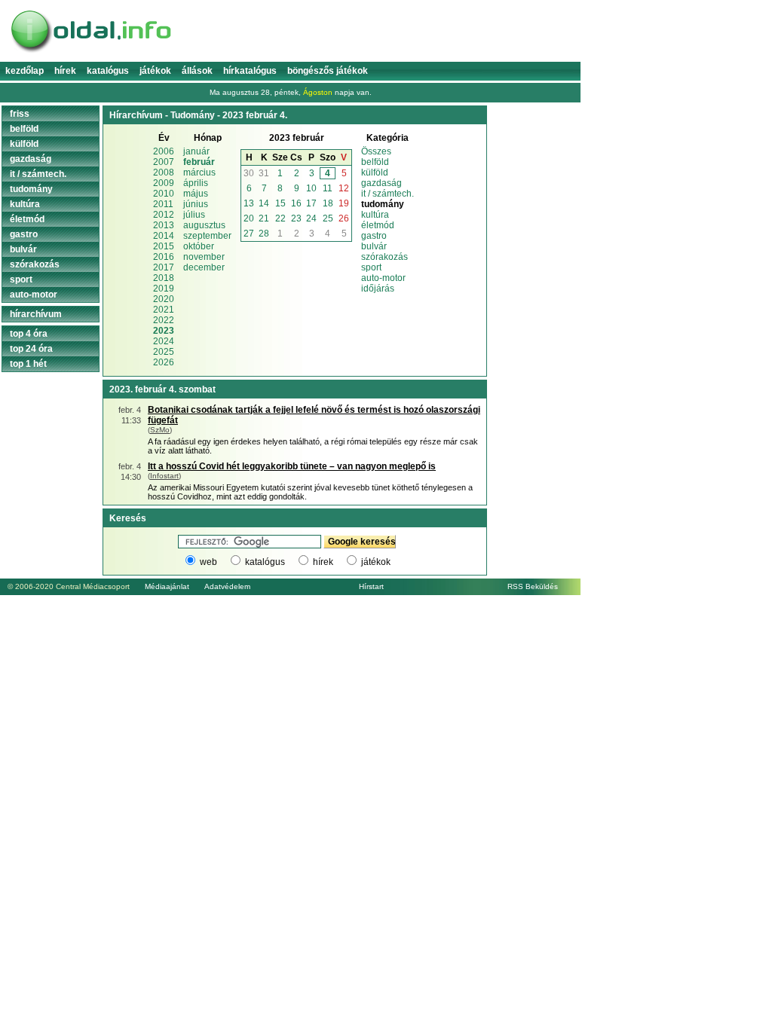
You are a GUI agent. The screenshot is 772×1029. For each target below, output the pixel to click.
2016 (163, 257)
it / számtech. (387, 193)
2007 (163, 162)
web (208, 562)
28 (264, 233)
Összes (376, 151)
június (195, 204)
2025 (163, 352)
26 (344, 218)
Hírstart (371, 586)
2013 (163, 225)
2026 (163, 362)
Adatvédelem (227, 586)
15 (280, 203)
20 (249, 218)
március (199, 172)
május (195, 193)
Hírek (65, 71)
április (195, 183)
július (194, 214)
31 (264, 173)
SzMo (160, 430)
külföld (374, 172)
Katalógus (108, 71)
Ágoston (317, 92)
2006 (163, 151)
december (204, 267)
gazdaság (381, 183)
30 (249, 173)
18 (328, 203)
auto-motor (383, 278)
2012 (163, 214)
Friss (19, 113)
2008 (163, 172)
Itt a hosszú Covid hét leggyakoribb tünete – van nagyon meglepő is (292, 466)
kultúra (375, 214)
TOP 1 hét (28, 364)
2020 (163, 299)
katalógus (265, 562)
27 (249, 233)
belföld (375, 162)
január (196, 151)
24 (311, 218)
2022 (163, 320)
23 (296, 218)
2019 (163, 288)
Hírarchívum (36, 314)
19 (344, 203)
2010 (163, 193)
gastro (374, 236)
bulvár (374, 246)
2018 (163, 278)
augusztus (204, 225)
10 (311, 188)
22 (280, 218)
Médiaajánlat (167, 586)
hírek (323, 562)
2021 (163, 309)
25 (328, 218)
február (199, 162)
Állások (197, 71)
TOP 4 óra (28, 333)
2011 (163, 204)
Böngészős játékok (327, 71)
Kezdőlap (24, 71)
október (198, 246)
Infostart (164, 476)
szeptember (207, 236)
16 (296, 203)
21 (264, 218)
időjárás (377, 288)
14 (264, 203)
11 (327, 188)
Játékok (155, 71)
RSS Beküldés (532, 586)
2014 (163, 236)
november (204, 257)
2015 (163, 246)
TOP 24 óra (31, 349)
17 (311, 203)
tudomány (31, 189)
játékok (376, 562)
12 (344, 188)
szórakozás (384, 257)
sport (371, 267)
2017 (163, 267)
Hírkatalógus (250, 71)
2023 (163, 330)
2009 (163, 183)
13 (249, 203)
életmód (377, 225)
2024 (163, 341)
